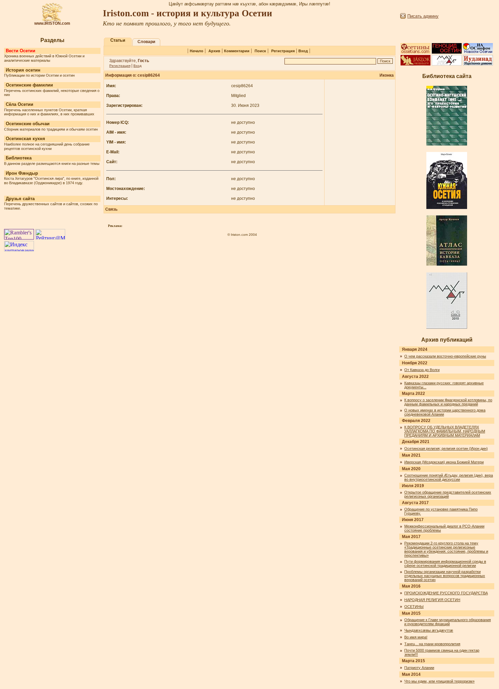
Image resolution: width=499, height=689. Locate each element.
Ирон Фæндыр (22, 173)
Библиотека (19, 157)
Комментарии (237, 51)
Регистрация (283, 51)
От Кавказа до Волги (422, 370)
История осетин (23, 70)
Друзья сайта (20, 198)
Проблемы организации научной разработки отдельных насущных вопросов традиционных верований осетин (444, 576)
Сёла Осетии (19, 104)
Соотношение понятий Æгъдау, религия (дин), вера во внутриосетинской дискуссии (448, 477)
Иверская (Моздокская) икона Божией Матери (444, 462)
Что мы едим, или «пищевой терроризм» (439, 681)
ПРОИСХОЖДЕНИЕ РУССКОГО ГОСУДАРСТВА (446, 593)
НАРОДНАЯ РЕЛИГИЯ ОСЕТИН (432, 600)
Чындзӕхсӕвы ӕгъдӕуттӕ (428, 630)
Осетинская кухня (25, 138)
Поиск (260, 51)
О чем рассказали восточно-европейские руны (445, 356)
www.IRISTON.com (52, 23)
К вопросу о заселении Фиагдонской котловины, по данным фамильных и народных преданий (448, 402)
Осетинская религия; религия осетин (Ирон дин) (446, 448)
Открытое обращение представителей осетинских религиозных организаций (447, 494)
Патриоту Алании (419, 668)
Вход (303, 51)
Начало (196, 51)
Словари (146, 41)
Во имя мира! (415, 637)
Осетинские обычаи (28, 123)
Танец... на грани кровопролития (432, 644)
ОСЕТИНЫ (414, 607)
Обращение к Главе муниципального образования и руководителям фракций (447, 622)
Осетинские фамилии (29, 85)
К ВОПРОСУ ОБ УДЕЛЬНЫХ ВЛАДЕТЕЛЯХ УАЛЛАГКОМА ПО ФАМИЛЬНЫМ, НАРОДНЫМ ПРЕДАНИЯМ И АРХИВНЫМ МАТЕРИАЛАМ (444, 431)
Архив (214, 51)
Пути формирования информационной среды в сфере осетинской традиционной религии (445, 563)
